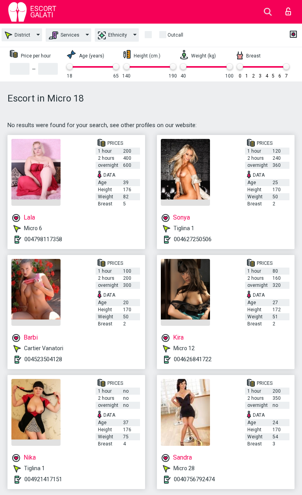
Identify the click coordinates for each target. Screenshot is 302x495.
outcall (175, 35)
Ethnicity (117, 35)
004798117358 (43, 239)
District (21, 35)
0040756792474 (194, 479)
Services (69, 35)
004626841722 (193, 359)
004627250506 (193, 239)
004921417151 (43, 479)
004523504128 (43, 359)
